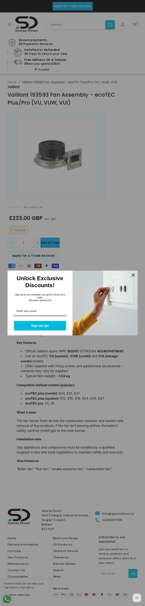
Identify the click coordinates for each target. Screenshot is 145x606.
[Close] (133, 275)
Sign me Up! (40, 325)
